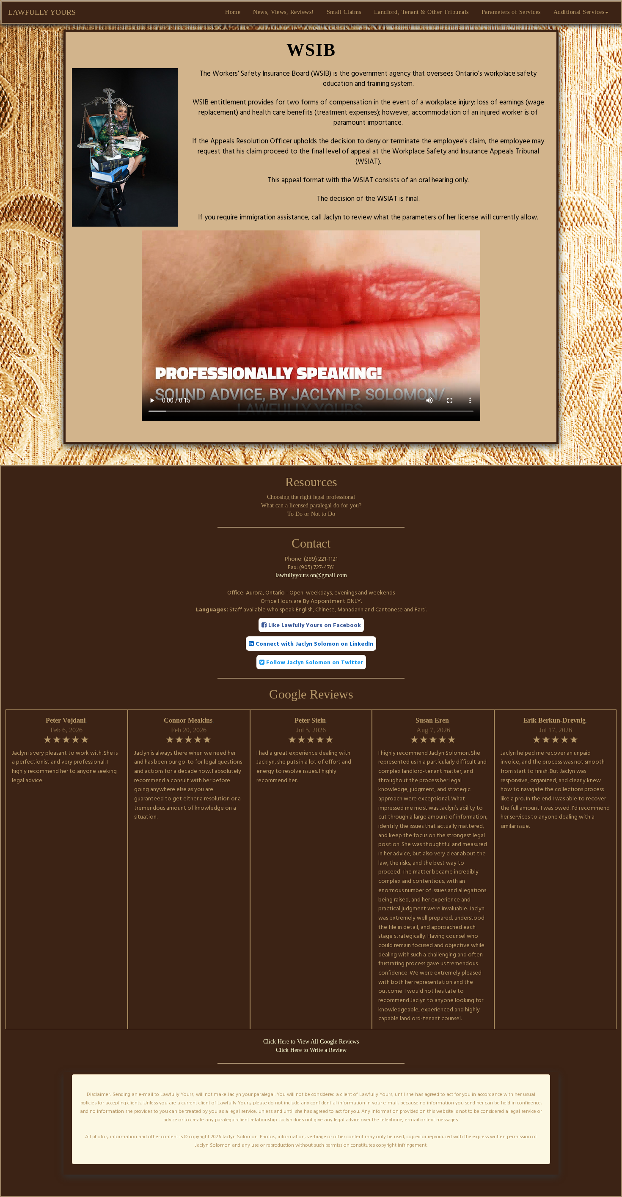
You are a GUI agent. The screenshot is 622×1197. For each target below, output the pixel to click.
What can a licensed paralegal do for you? (311, 505)
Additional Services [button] (579, 12)
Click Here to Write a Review (311, 1050)
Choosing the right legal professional (311, 497)
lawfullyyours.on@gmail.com (311, 575)
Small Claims (344, 12)
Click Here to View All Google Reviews (311, 1041)
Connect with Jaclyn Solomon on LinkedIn (313, 643)
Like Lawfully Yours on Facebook (314, 624)
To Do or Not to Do (311, 514)
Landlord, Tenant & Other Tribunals (421, 12)
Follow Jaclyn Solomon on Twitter (313, 661)
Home (232, 12)
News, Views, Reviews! (283, 12)
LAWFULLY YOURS (42, 12)
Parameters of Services (511, 12)
